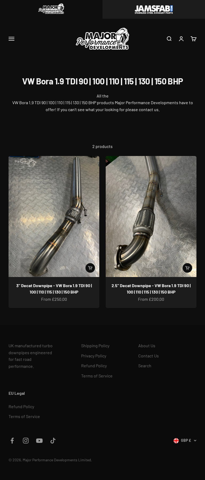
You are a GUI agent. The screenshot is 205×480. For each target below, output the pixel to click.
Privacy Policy (93, 355)
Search (144, 365)
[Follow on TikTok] (53, 440)
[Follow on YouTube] (39, 440)
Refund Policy (94, 365)
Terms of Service (97, 375)
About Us (146, 345)
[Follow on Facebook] (12, 440)
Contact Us (148, 355)
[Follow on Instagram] (25, 440)
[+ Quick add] (90, 268)
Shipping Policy (95, 345)
